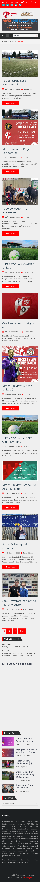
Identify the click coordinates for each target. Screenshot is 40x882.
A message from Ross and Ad (24, 786)
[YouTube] (16, 5)
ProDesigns (27, 878)
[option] (26, 2)
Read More (10, 103)
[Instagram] (11, 5)
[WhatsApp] (20, 5)
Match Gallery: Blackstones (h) (24, 762)
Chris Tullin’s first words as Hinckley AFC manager (25, 774)
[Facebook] (3, 5)
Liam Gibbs (28, 89)
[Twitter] (7, 5)
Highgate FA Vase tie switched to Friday (26, 751)
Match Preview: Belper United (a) (24, 739)
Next (22, 631)
